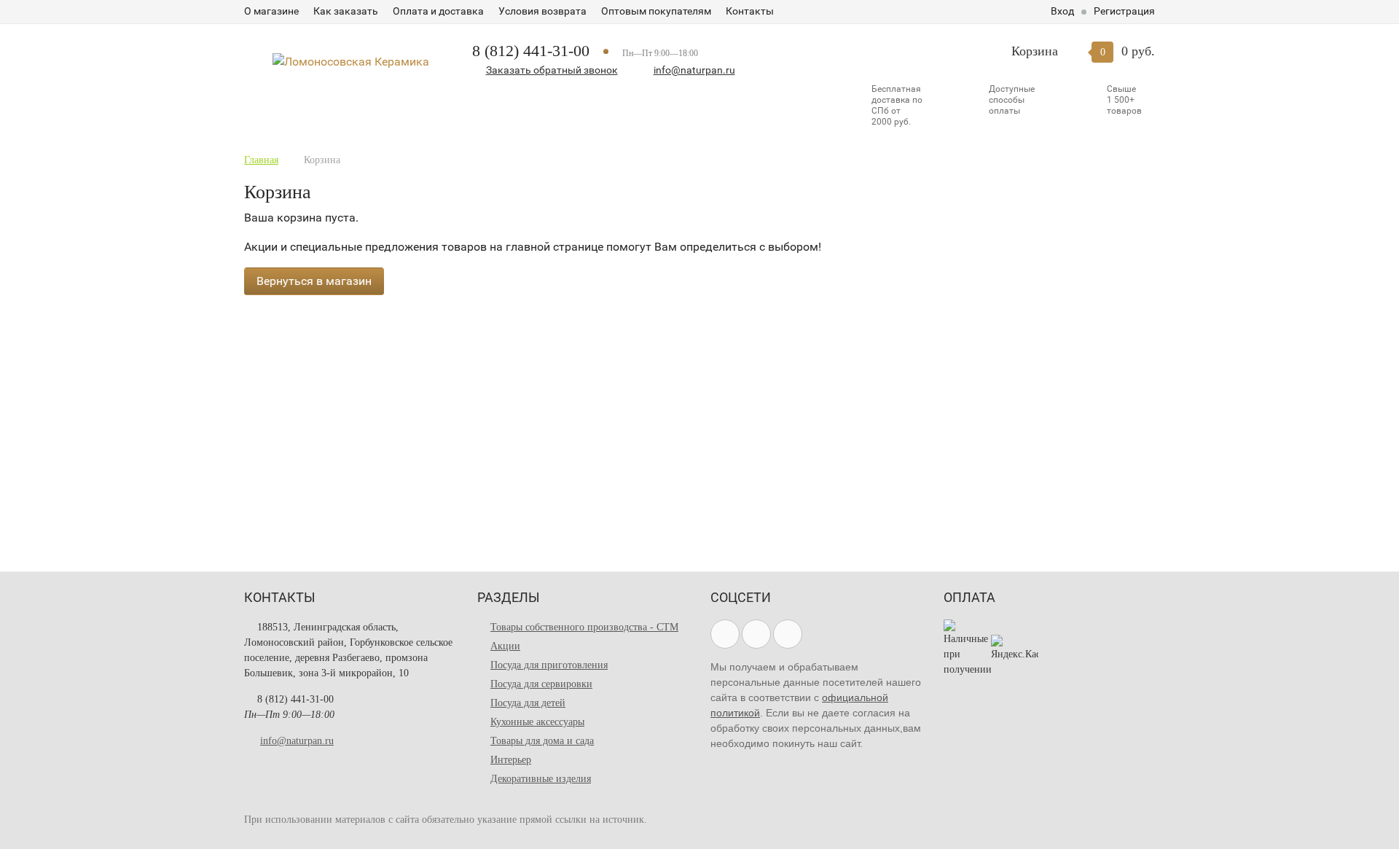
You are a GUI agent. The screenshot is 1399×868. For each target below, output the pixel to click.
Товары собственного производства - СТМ (584, 627)
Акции (505, 646)
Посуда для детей (527, 702)
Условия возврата (542, 11)
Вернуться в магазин (314, 281)
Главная (261, 160)
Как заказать (345, 11)
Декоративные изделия (540, 778)
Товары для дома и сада (542, 740)
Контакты (750, 11)
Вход (1062, 11)
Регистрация (1124, 11)
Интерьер (510, 759)
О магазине (271, 11)
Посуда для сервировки (541, 684)
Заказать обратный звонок (552, 70)
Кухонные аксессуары (537, 721)
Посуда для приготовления (549, 665)
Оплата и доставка (438, 11)
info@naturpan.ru (694, 70)
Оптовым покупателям (656, 11)
